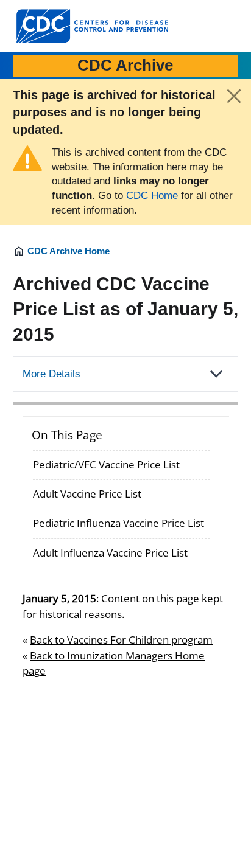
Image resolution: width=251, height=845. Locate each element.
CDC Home (152, 195)
